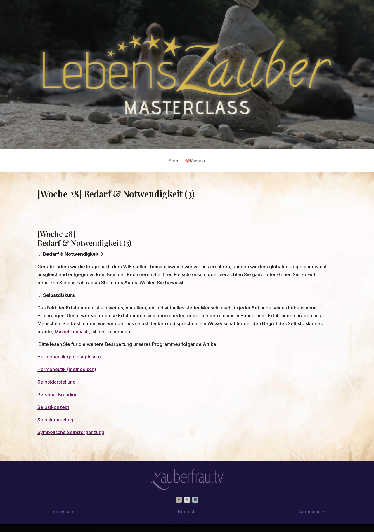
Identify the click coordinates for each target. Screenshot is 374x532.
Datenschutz (311, 511)
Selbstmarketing (55, 420)
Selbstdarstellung (56, 382)
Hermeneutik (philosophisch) (69, 357)
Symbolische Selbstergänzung (70, 432)
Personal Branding (57, 395)
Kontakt (195, 161)
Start (174, 161)
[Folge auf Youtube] (195, 500)
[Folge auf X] (187, 500)
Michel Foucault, (71, 332)
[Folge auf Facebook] (179, 500)
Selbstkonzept (53, 407)
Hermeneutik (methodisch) (66, 369)
